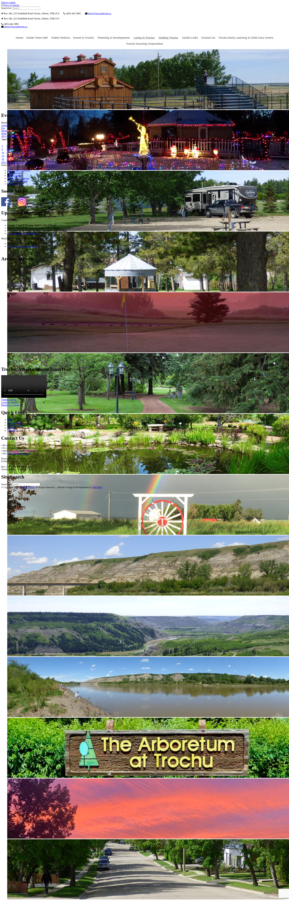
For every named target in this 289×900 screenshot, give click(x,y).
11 (13, 149)
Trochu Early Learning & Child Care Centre (245, 37)
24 (7, 156)
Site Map (11, 428)
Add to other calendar (17, 181)
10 (7, 149)
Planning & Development (114, 37)
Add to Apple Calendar (18, 178)
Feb (27, 136)
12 (17, 149)
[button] (6, 165)
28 (27, 156)
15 (31, 149)
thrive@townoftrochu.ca (99, 13)
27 (23, 156)
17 (7, 152)
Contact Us (208, 37)
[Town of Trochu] (10, 5)
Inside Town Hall (37, 37)
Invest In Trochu (83, 37)
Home (19, 37)
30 (3, 159)
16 (3, 152)
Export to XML (14, 183)
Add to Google (14, 173)
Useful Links (190, 37)
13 (23, 149)
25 (13, 156)
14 (27, 149)
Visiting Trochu (168, 37)
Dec (9, 136)
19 (17, 152)
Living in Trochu (144, 37)
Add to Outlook (14, 175)
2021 (4, 136)
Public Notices (60, 37)
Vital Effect (97, 487)
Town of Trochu (27, 487)
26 (17, 156)
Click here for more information (22, 233)
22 (31, 152)
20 (23, 152)
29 (31, 156)
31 (7, 159)
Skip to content (8, 2)
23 (3, 156)
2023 (31, 136)
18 (13, 152)
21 (27, 152)
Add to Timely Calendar (18, 170)
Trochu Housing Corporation (144, 43)
